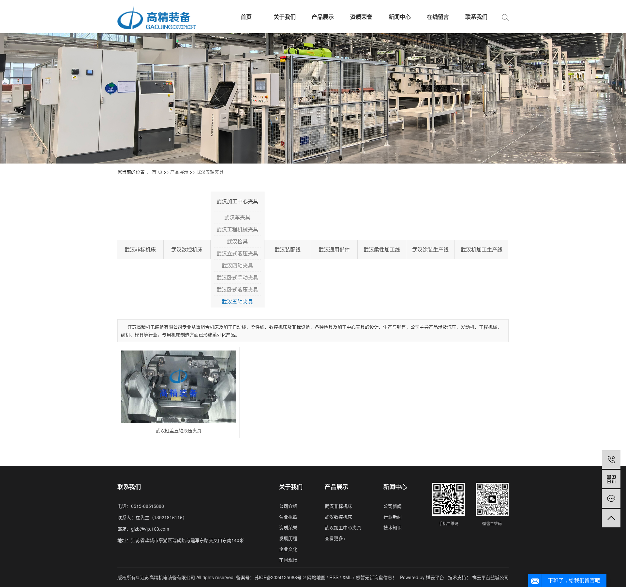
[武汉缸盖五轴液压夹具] (178, 387)
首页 (246, 17)
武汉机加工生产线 (481, 249)
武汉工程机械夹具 (237, 229)
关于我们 (285, 17)
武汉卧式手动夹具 (237, 277)
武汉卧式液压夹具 (237, 289)
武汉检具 (237, 241)
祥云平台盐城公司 (490, 577)
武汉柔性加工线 (382, 249)
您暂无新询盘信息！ (376, 577)
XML (347, 577)
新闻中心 (400, 17)
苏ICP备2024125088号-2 (280, 577)
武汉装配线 (288, 249)
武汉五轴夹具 (210, 171)
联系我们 (476, 17)
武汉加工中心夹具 (237, 201)
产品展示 (323, 17)
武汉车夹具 (237, 217)
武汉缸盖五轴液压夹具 (178, 430)
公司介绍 (288, 506)
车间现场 (288, 559)
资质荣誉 (361, 17)
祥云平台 (435, 577)
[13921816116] (611, 459)
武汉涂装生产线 (430, 249)
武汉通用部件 (334, 249)
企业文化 (288, 549)
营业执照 (288, 516)
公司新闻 (392, 506)
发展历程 (288, 538)
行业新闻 (392, 516)
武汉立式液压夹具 (237, 253)
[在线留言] (611, 498)
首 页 (157, 171)
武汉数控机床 (186, 249)
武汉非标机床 (140, 249)
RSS (333, 577)
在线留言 (438, 17)
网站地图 (317, 577)
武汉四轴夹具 (237, 265)
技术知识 (392, 527)
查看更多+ (335, 538)
